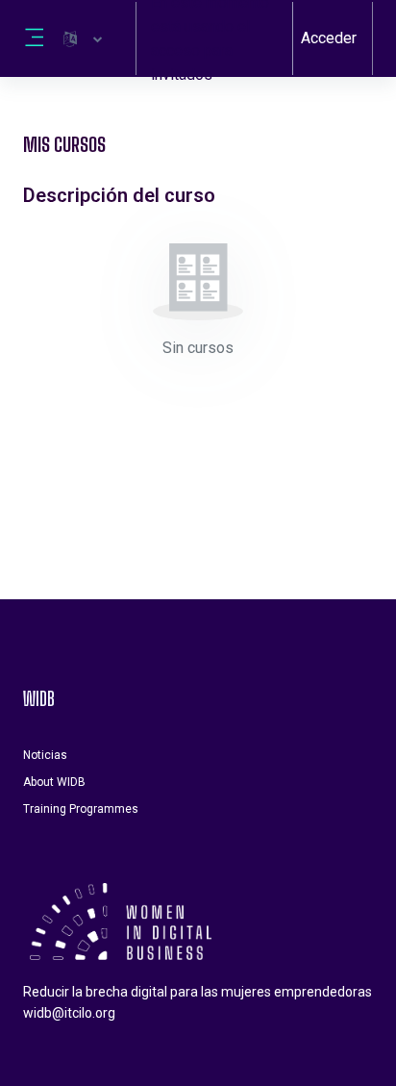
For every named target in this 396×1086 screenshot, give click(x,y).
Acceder (329, 38)
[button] (82, 38)
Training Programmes (80, 809)
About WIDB (54, 782)
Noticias (45, 755)
